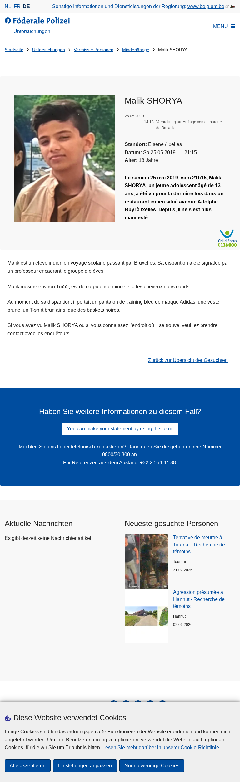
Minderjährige (135, 49)
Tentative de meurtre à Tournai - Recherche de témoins (199, 544)
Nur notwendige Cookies (151, 765)
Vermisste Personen (93, 49)
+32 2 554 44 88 (158, 462)
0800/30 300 (116, 454)
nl (8, 6)
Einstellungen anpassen (85, 765)
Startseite (14, 49)
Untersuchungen (48, 49)
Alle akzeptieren (28, 765)
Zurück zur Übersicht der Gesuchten (188, 360)
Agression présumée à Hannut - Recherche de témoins (199, 599)
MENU (220, 26)
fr (17, 6)
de (26, 6)
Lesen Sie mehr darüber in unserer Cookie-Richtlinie (160, 747)
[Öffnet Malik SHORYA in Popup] (64, 158)
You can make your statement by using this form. (120, 428)
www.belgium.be (206, 6)
